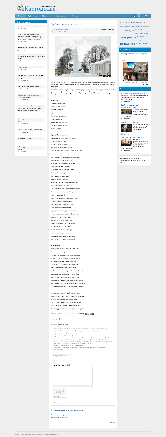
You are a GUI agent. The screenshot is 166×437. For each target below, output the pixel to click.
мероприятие (141, 33)
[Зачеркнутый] (62, 365)
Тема (54, 362)
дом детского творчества (133, 26)
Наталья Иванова (63, 29)
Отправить (57, 403)
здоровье (146, 26)
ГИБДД (122, 22)
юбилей (145, 43)
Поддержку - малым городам (131, 137)
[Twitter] (88, 313)
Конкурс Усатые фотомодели (134, 53)
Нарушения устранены (129, 122)
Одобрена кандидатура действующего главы (129, 106)
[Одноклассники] (91, 313)
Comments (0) (127, 82)
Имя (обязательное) (59, 356)
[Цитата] (65, 365)
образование (141, 36)
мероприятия (127, 37)
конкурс (129, 30)
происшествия (127, 43)
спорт (139, 43)
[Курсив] (57, 365)
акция (121, 26)
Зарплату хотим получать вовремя (133, 94)
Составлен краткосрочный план (61, 415)
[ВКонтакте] (86, 313)
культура (138, 29)
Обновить (57, 396)
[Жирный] (54, 365)
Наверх (112, 422)
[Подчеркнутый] (59, 365)
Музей (127, 22)
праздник (140, 40)
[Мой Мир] (93, 313)
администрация (138, 23)
